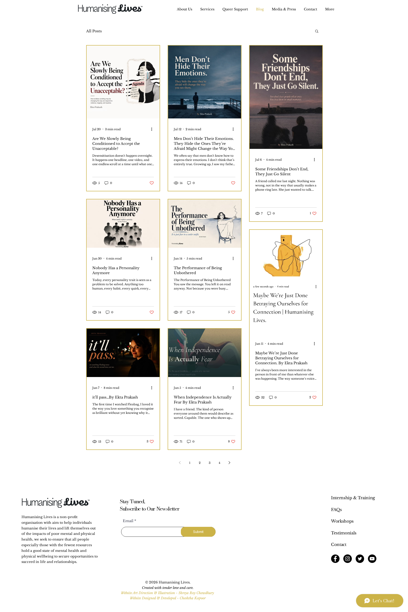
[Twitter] (360, 558)
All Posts (94, 31)
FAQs (336, 509)
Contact (338, 544)
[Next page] (229, 462)
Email (128, 521)
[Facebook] (335, 558)
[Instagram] (347, 558)
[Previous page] (179, 462)
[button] (207, 9)
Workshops (342, 521)
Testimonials (344, 533)
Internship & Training (353, 497)
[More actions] (153, 129)
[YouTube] (372, 558)
